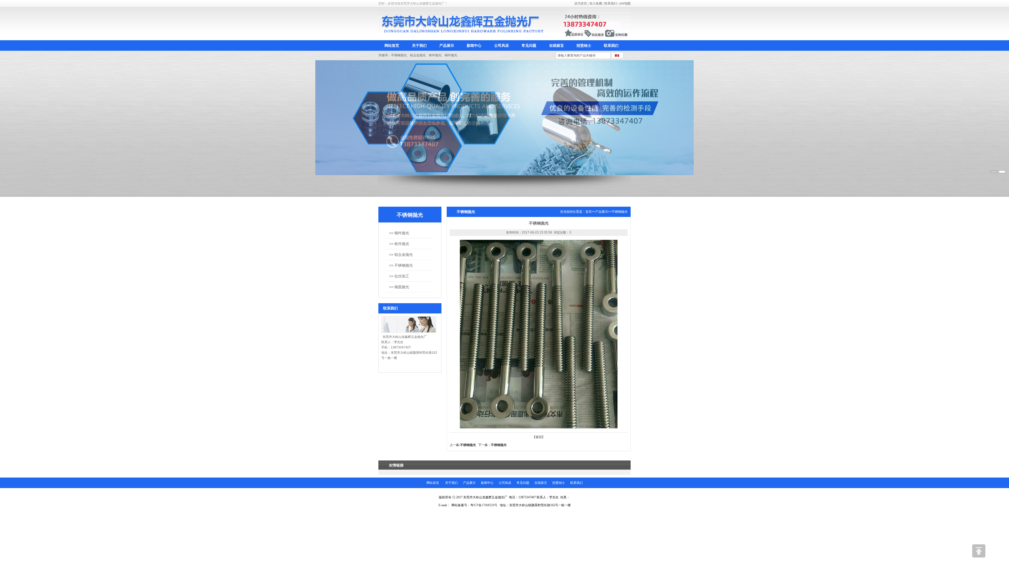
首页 (588, 212)
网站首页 (391, 45)
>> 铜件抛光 (399, 233)
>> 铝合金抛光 (401, 254)
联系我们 (610, 3)
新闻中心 (474, 45)
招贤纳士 (583, 45)
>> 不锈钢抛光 (401, 265)
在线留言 (556, 45)
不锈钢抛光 (619, 212)
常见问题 (529, 45)
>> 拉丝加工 (399, 276)
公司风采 (501, 45)
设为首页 (580, 3)
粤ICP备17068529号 (483, 505)
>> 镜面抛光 (399, 287)
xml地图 (625, 3)
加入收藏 (595, 3)
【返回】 (538, 437)
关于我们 (419, 45)
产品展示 (446, 45)
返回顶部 (978, 550)
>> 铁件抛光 (399, 244)
